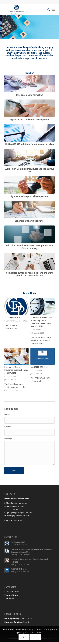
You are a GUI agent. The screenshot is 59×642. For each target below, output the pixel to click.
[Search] (47, 9)
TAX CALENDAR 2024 (38, 367)
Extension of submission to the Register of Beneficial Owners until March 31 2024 (41, 322)
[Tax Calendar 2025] (16, 306)
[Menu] (53, 9)
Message (9, 438)
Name (7, 414)
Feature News (11, 595)
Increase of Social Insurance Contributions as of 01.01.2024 (16, 370)
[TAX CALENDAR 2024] (42, 356)
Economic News (11, 591)
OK (24, 637)
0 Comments (9, 321)
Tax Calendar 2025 (12, 317)
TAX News (9, 598)
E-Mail (7, 426)
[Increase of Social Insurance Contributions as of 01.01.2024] (16, 356)
